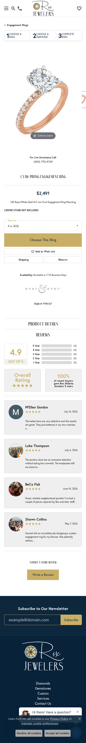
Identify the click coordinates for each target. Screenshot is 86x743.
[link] (19, 8)
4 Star (36, 349)
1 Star (36, 362)
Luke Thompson (37, 445)
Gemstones (43, 688)
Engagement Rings (17, 25)
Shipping (24, 259)
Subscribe (71, 620)
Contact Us (43, 703)
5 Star (36, 345)
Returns (62, 259)
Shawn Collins (36, 519)
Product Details (43, 324)
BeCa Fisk (32, 484)
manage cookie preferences (39, 723)
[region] (43, 102)
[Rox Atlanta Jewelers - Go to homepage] (43, 655)
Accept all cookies (57, 733)
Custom (43, 693)
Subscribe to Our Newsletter (43, 608)
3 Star (36, 354)
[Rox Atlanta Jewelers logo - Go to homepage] (43, 8)
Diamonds (43, 683)
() (75, 345)
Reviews (43, 334)
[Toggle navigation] (5, 8)
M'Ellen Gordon (36, 407)
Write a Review (43, 574)
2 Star (36, 358)
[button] (13, 8)
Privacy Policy (59, 718)
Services (43, 698)
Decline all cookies (29, 733)
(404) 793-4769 (43, 162)
